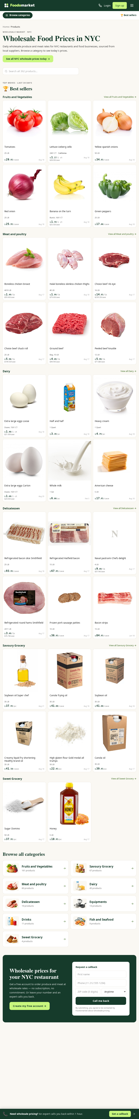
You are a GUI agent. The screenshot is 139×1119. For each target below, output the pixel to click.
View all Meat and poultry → (122, 233)
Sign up (119, 5)
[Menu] (132, 5)
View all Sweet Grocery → (123, 778)
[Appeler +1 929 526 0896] (100, 5)
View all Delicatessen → (124, 508)
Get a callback (120, 1113)
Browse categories (19, 15)
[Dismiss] (134, 1114)
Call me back (101, 1000)
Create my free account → (29, 1006)
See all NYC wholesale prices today (28, 58)
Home (6, 26)
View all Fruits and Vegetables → (120, 96)
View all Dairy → (128, 371)
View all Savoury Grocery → (122, 645)
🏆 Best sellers (128, 15)
